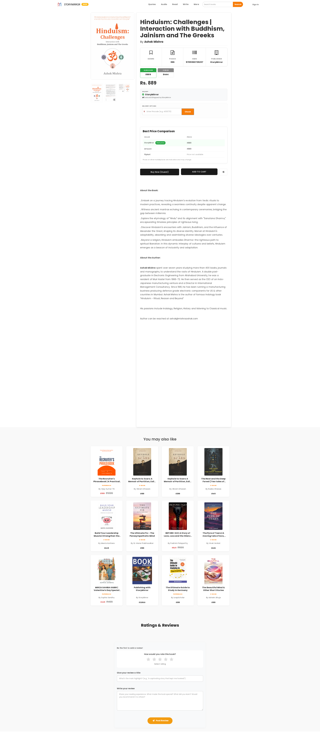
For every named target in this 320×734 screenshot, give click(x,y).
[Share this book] (223, 172)
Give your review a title (128, 672)
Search (237, 4)
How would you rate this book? (160, 654)
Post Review (162, 720)
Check (188, 111)
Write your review (126, 688)
